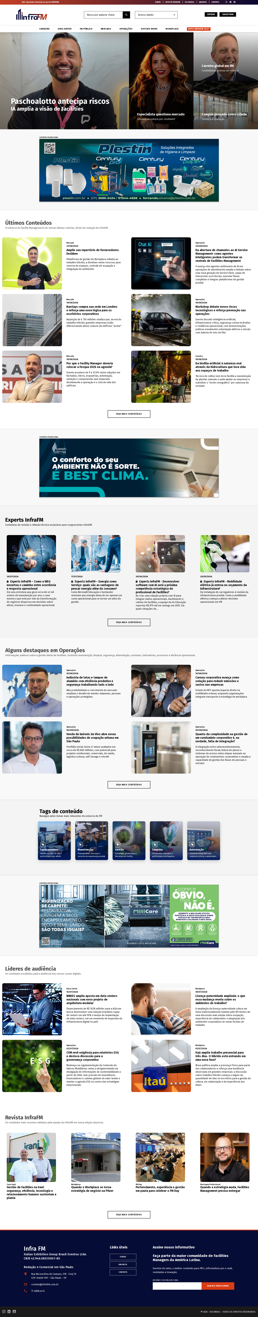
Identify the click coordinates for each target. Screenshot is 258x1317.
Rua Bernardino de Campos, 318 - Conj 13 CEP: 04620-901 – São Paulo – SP (53, 1276)
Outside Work (149, 29)
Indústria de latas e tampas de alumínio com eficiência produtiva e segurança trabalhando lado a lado (90, 681)
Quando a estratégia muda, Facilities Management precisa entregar (224, 1189)
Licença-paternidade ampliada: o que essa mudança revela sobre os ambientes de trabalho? (220, 999)
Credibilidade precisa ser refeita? (220, 70)
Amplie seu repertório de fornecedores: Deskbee (92, 251)
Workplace (172, 29)
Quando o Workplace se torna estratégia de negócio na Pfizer (92, 1189)
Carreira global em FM (218, 66)
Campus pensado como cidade (224, 114)
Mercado (106, 29)
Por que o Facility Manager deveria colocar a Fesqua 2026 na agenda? (89, 365)
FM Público (86, 29)
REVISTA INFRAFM (172, 2)
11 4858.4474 (38, 1291)
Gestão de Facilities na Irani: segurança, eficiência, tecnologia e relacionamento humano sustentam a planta (31, 1193)
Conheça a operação (213, 119)
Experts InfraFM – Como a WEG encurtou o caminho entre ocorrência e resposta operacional (31, 585)
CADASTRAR (228, 14)
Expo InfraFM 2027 (198, 29)
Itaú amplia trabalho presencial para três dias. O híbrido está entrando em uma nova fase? (220, 1056)
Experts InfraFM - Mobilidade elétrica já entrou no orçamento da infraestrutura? (223, 585)
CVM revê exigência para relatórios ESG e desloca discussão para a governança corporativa (92, 1056)
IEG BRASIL (189, 2)
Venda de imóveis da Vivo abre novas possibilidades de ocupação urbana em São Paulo (92, 737)
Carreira (44, 29)
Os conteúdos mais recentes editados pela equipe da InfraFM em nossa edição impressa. (54, 1122)
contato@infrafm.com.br (45, 1284)
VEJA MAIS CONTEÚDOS (129, 414)
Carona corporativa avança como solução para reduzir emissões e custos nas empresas (217, 681)
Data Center (65, 29)
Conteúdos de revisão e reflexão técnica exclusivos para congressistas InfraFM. (48, 524)
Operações (126, 29)
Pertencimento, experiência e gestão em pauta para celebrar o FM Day (160, 1189)
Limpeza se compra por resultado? (156, 119)
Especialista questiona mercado (161, 114)
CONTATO (215, 2)
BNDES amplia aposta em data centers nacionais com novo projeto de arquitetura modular (91, 999)
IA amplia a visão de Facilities (47, 109)
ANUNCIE (203, 2)
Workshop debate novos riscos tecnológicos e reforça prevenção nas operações (220, 310)
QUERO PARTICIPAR (218, 1286)
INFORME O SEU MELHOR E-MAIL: (166, 1280)
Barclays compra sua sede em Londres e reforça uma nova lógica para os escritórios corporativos (91, 310)
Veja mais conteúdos (129, 622)
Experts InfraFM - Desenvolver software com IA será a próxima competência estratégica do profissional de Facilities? (157, 587)
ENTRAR (211, 14)
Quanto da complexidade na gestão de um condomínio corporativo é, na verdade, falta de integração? (221, 737)
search (126, 15)
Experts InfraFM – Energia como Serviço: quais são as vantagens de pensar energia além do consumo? (95, 585)
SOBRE (158, 2)
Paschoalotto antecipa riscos (60, 101)
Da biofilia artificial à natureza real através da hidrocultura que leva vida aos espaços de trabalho (220, 367)
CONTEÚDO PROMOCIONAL (48, 137)
